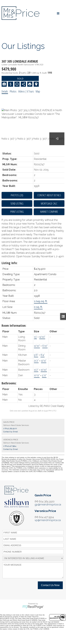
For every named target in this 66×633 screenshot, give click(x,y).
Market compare (49, 212)
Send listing (16, 203)
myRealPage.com (33, 607)
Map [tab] (38, 91)
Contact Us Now (50, 585)
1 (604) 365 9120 (10, 428)
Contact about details (49, 195)
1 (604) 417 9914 (9, 446)
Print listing (17, 212)
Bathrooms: (9, 383)
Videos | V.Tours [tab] (26, 91)
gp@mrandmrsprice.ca (48, 504)
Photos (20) (17, 195)
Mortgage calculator (49, 204)
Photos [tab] (13, 91)
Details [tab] (5, 91)
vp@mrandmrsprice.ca (48, 520)
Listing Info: (9, 263)
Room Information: (14, 325)
